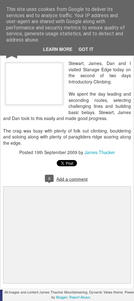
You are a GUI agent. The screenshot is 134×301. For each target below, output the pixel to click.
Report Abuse (79, 296)
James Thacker (99, 152)
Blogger (61, 296)
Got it (86, 49)
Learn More (57, 49)
